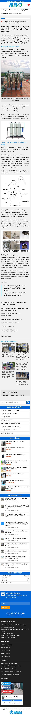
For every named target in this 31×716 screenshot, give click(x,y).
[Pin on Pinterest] (13, 330)
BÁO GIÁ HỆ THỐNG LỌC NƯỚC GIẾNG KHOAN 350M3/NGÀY (16, 531)
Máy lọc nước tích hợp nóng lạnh (10, 423)
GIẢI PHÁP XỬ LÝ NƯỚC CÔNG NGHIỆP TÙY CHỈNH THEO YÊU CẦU (16, 499)
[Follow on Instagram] (11, 614)
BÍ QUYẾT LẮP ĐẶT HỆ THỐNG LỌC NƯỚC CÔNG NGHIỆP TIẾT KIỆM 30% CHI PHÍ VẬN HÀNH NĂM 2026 (17, 507)
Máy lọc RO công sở (6, 420)
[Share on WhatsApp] (2, 330)
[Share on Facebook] (5, 330)
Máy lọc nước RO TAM (7, 416)
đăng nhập (12, 395)
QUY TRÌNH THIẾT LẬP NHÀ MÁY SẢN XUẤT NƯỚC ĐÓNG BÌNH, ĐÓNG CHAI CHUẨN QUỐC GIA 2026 (16, 524)
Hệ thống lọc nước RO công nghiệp (11, 426)
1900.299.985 (8, 691)
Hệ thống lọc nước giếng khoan (10, 410)
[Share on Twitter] (8, 330)
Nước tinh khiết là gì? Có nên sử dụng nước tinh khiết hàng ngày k (14, 288)
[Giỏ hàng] (28, 5)
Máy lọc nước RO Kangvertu (9, 429)
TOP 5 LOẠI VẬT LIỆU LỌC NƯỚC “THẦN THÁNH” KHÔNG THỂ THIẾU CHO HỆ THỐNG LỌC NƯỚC (17, 515)
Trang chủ (5, 10)
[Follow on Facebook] (8, 614)
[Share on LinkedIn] (16, 330)
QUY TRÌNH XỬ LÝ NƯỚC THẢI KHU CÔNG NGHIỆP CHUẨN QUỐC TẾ (15, 557)
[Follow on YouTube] (23, 614)
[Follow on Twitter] (15, 614)
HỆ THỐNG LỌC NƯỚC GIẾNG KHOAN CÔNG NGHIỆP (16, 544)
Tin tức (11, 10)
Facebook (7, 687)
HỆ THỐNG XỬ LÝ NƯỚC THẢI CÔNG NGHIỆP (16, 551)
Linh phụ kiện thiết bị (7, 433)
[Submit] (28, 402)
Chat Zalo (7, 683)
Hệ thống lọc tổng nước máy (9, 413)
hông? (7, 290)
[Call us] (19, 614)
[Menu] (2, 5)
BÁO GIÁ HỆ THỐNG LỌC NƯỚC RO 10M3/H (16, 538)
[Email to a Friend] (11, 330)
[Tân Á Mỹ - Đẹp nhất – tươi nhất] (15, 5)
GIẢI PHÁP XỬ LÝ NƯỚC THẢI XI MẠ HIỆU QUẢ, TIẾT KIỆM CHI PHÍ (16, 564)
